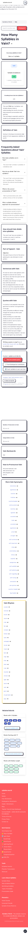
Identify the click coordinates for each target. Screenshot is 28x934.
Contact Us (5, 822)
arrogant (13, 536)
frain (5, 660)
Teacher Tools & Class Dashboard (11, 809)
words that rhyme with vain (11, 344)
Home (3, 793)
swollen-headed (13, 589)
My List (6, 384)
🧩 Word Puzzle (6, 841)
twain (5, 649)
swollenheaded (13, 501)
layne (5, 683)
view (17, 740)
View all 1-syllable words (12, 728)
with (11, 769)
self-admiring (13, 570)
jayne (5, 691)
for (21, 766)
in (9, 723)
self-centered (13, 539)
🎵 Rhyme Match (7, 849)
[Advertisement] (14, 403)
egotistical (13, 490)
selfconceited (13, 505)
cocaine (6, 607)
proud (13, 532)
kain (5, 653)
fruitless (13, 497)
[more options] (25, 159)
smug (13, 547)
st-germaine (7, 695)
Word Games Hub (7, 831)
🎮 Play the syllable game (12, 359)
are (11, 772)
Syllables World (7, 3)
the (6, 720)
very (6, 740)
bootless (13, 509)
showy (13, 555)
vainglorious (13, 562)
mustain (6, 672)
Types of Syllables (7, 889)
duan (5, 699)
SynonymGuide (6, 812)
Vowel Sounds (6, 900)
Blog (3, 806)
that (16, 766)
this (6, 772)
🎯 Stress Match (6, 847)
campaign (6, 641)
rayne (5, 618)
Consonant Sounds (7, 903)
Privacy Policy (6, 819)
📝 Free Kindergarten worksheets (15, 364)
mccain (6, 645)
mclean (6, 676)
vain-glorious (13, 585)
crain (5, 622)
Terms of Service (6, 816)
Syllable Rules (6, 881)
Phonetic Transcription (8, 869)
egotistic (13, 513)
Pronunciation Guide (7, 891)
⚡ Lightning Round (7, 844)
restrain (6, 611)
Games (4, 796)
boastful (13, 558)
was (16, 769)
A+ (25, 931)
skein (5, 664)
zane (5, 687)
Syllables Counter (7, 866)
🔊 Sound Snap (6, 839)
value (6, 743)
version (13, 746)
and (15, 720)
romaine (6, 630)
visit (6, 749)
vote (19, 743)
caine (5, 637)
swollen (13, 493)
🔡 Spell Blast (6, 836)
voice (6, 746)
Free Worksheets (7, 799)
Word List (4, 872)
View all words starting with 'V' (14, 754)
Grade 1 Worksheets (8, 804)
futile (13, 520)
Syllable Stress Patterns (9, 906)
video (12, 740)
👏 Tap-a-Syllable (7, 833)
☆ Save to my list (9, 380)
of (19, 720)
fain (5, 626)
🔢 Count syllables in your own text (15, 369)
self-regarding (13, 574)
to (10, 720)
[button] (25, 2)
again (5, 679)
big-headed (13, 593)
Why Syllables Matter (8, 883)
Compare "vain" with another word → (13, 377)
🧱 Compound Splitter (8, 854)
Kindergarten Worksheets (9, 801)
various (13, 743)
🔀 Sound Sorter (6, 852)
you (6, 769)
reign (5, 657)
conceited (13, 516)
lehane (6, 634)
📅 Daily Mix (5, 857)
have (16, 772)
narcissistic (13, 581)
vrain (5, 668)
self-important (13, 543)
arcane (6, 614)
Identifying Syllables (8, 886)
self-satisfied (13, 566)
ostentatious (13, 551)
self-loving (13, 578)
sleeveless (13, 486)
